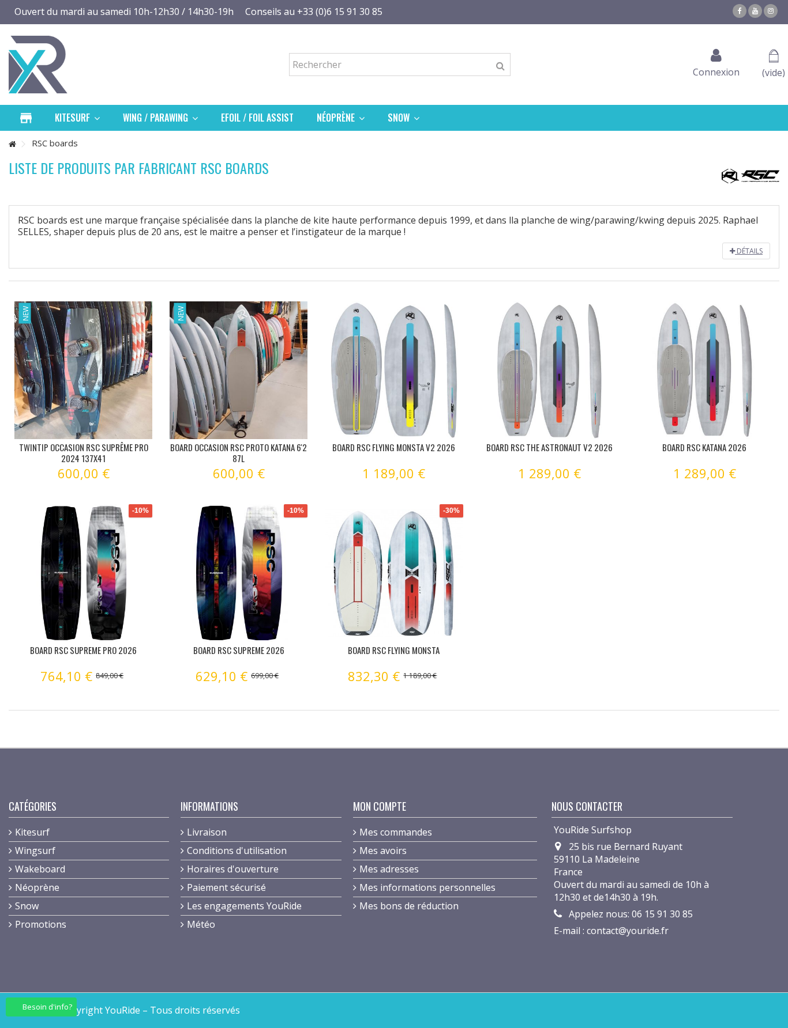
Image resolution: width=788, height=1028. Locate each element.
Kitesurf (32, 832)
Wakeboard (40, 869)
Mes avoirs (383, 850)
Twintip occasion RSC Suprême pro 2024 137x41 (83, 452)
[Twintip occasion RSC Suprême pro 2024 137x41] (83, 370)
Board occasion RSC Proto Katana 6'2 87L (238, 452)
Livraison (207, 832)
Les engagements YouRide (244, 906)
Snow (27, 906)
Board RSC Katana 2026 (704, 447)
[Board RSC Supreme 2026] (238, 573)
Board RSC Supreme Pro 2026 (83, 650)
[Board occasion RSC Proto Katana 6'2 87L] (238, 370)
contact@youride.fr (628, 930)
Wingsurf (35, 850)
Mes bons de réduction (409, 906)
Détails (749, 251)
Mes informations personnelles (427, 887)
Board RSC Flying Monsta (394, 650)
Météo (201, 924)
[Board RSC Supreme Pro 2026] (83, 573)
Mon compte (379, 806)
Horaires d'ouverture (233, 869)
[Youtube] (755, 11)
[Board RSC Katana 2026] (705, 370)
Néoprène (37, 887)
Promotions (40, 924)
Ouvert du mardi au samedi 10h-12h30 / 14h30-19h (124, 11)
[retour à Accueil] (12, 144)
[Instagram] (771, 11)
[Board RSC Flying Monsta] (394, 573)
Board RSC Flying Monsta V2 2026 (393, 447)
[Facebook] (739, 11)
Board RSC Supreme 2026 (238, 650)
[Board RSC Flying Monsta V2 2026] (394, 370)
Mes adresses (389, 869)
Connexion (716, 70)
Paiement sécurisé (226, 887)
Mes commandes (395, 832)
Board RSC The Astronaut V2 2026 (549, 447)
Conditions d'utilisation (237, 850)
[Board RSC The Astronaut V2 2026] (549, 370)
